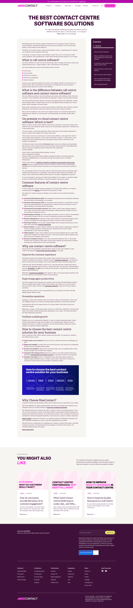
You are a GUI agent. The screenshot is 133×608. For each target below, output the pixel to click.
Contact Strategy (21, 579)
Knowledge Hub (89, 582)
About (86, 568)
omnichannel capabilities (36, 273)
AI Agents (36, 582)
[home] (27, 6)
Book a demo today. (28, 429)
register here (82, 1)
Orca (69, 579)
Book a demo (110, 5)
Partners (85, 5)
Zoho (69, 582)
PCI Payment (20, 574)
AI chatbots (31, 268)
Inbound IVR (54, 574)
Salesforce (70, 576)
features (37, 190)
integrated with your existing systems (42, 354)
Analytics (53, 571)
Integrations (71, 568)
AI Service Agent (38, 576)
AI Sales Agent (38, 574)
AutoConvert (71, 574)
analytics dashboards (44, 224)
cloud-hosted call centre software (46, 250)
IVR (39, 268)
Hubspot (70, 571)
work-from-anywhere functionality (57, 407)
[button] (49, 5)
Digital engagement (56, 576)
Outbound (20, 568)
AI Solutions (37, 568)
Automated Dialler (21, 571)
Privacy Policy (89, 547)
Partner (86, 574)
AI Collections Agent (39, 571)
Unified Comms (54, 582)
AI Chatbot (37, 579)
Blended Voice (20, 576)
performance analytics (51, 286)
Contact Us (95, 5)
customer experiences (61, 260)
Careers (87, 576)
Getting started (26, 418)
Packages (78, 5)
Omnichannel (55, 568)
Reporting (53, 579)
